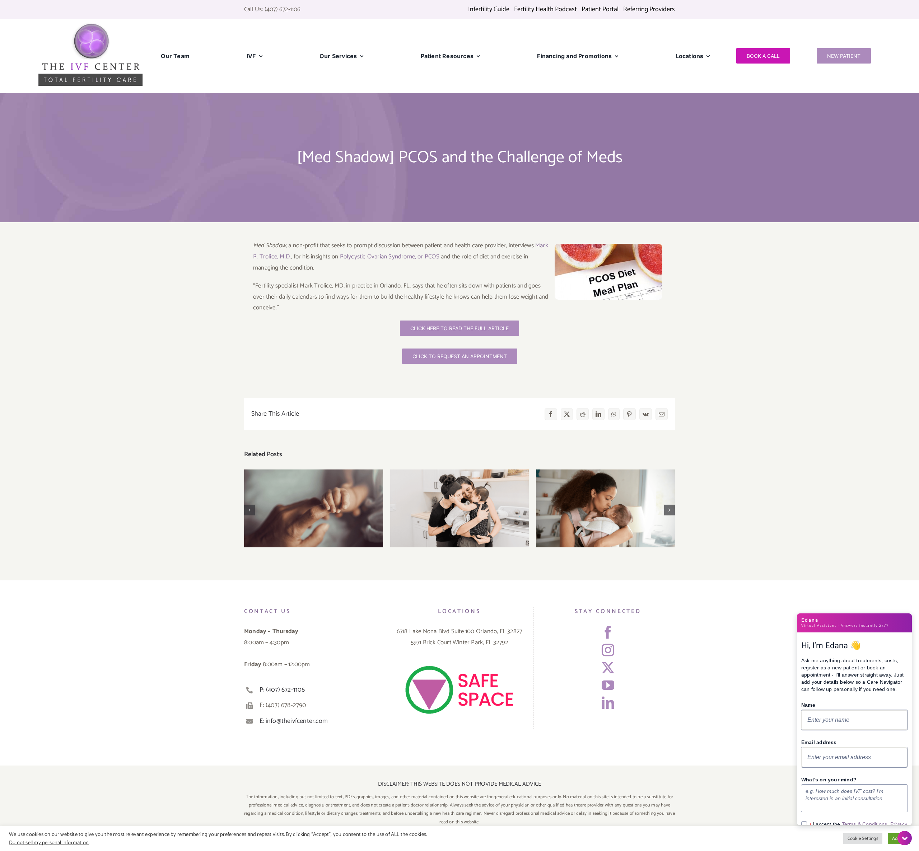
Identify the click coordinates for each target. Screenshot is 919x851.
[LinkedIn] (608, 702)
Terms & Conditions (864, 824)
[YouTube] (608, 685)
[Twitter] (608, 667)
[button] (249, 510)
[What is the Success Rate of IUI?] (605, 508)
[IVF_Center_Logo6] (90, 25)
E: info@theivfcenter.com (294, 721)
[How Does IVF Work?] (313, 508)
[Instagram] (608, 650)
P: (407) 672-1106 (282, 689)
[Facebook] (608, 632)
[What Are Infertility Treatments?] (459, 508)
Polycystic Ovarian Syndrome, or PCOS (389, 257)
